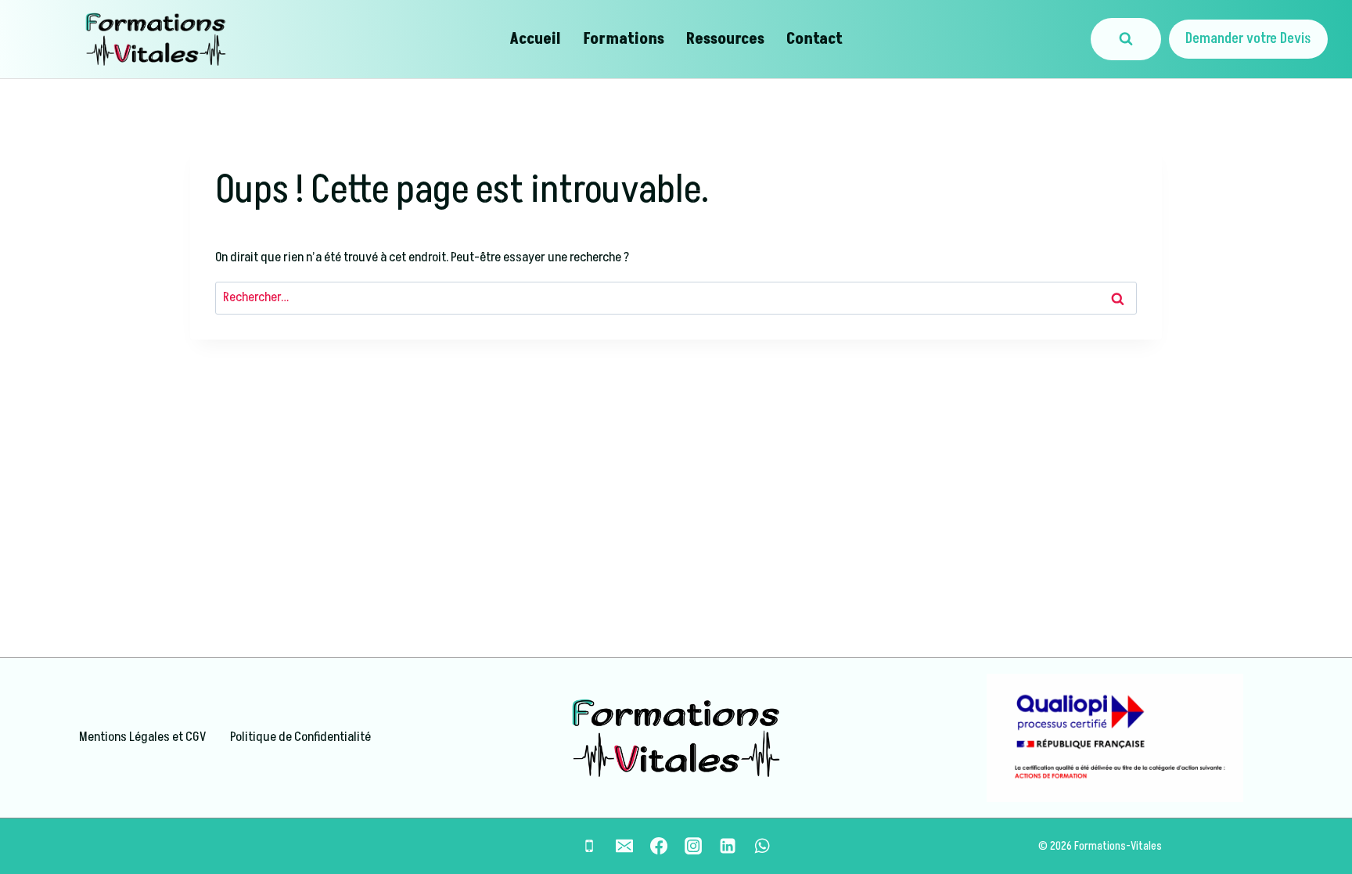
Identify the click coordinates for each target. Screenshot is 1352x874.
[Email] (624, 846)
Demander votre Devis (1248, 39)
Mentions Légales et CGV (142, 737)
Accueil (535, 39)
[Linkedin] (727, 846)
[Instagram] (693, 846)
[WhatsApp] (762, 846)
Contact (814, 39)
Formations (623, 39)
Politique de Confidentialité (300, 737)
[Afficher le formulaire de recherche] (1126, 39)
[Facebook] (659, 846)
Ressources (725, 39)
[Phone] (589, 846)
